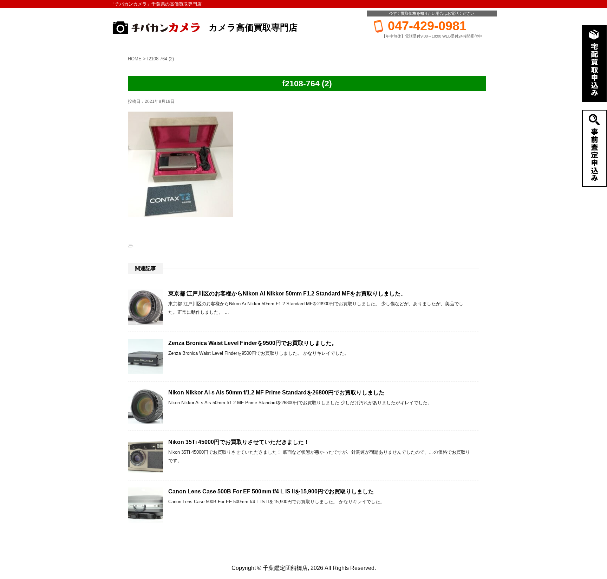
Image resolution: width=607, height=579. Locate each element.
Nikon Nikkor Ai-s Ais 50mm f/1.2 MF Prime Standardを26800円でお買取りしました (276, 392)
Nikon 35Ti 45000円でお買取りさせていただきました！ (238, 442)
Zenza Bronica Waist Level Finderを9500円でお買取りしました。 (252, 343)
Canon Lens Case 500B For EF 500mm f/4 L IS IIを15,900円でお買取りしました (271, 491)
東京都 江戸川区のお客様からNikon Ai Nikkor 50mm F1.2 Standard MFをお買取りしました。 (287, 294)
